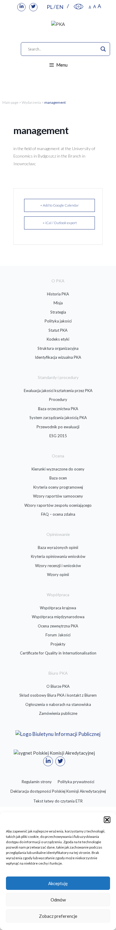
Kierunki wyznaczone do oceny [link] (58, 469)
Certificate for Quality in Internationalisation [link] (58, 653)
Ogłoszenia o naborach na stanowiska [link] (58, 704)
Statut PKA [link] (58, 330)
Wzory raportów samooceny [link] (58, 496)
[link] (21, 7)
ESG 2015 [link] (58, 435)
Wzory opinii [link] (58, 574)
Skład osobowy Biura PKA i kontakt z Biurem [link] (58, 695)
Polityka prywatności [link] (76, 781)
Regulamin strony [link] (37, 781)
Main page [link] (10, 102)
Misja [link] (58, 302)
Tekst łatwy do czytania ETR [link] (58, 801)
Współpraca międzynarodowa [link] (58, 616)
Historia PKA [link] (58, 294)
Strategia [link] (58, 312)
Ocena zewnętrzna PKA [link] (58, 626)
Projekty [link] (58, 644)
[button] (107, 820)
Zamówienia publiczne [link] (58, 713)
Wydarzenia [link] (31, 102)
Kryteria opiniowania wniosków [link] (58, 556)
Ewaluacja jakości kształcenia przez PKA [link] (58, 390)
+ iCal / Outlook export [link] (60, 223)
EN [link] (59, 7)
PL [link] (50, 7)
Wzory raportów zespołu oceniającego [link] (58, 505)
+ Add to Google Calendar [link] (59, 205)
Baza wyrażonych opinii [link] (58, 547)
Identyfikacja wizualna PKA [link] (58, 357)
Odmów (58, 899)
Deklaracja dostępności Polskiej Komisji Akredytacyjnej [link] (58, 791)
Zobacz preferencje (58, 916)
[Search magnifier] (103, 49)
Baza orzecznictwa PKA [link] (58, 408)
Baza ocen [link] (58, 478)
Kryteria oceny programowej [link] (58, 487)
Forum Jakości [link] (58, 634)
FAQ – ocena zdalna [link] (58, 514)
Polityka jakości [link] (58, 321)
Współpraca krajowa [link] (58, 607)
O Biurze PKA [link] (58, 686)
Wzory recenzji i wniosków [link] (58, 565)
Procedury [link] (58, 399)
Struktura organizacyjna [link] (58, 348)
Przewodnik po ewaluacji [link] (58, 426)
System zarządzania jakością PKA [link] (58, 417)
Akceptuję (58, 883)
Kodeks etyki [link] (58, 339)
